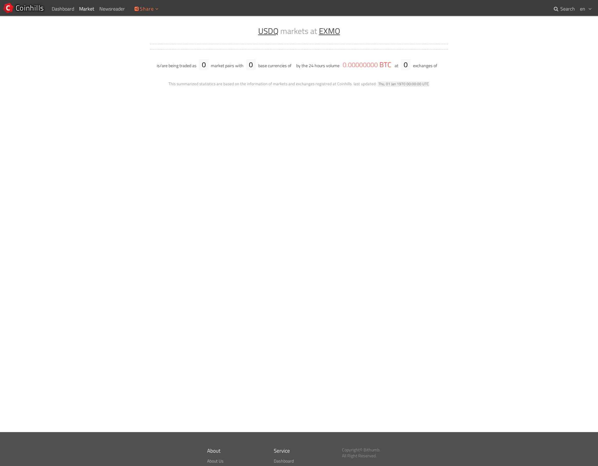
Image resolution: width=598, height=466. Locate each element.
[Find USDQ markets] (441, 65)
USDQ (268, 31)
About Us (215, 461)
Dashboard (284, 461)
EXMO (329, 31)
